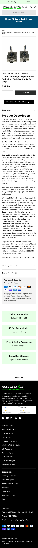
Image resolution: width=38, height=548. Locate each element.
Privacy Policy (6, 543)
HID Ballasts (6, 437)
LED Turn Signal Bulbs (9, 441)
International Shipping (10, 484)
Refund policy (30, 541)
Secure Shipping (8, 480)
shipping (14, 244)
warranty (20, 244)
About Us (10, 541)
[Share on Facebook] (12, 273)
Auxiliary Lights (7, 453)
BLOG (6, 49)
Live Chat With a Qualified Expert (19, 102)
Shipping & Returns (9, 476)
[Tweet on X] (9, 273)
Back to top (19, 377)
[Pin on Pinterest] (16, 273)
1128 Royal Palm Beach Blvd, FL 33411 (22, 512)
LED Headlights (7, 433)
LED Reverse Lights (8, 461)
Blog (3, 499)
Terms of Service (19, 541)
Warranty (5, 487)
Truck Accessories (8, 465)
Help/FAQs (6, 491)
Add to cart (25, 93)
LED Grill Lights (7, 457)
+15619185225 (13, 516)
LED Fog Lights (7, 449)
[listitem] (10, 410)
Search (4, 541)
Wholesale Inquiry (8, 495)
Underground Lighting (9, 73)
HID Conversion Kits (9, 429)
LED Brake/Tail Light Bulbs (11, 445)
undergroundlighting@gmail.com (18, 520)
